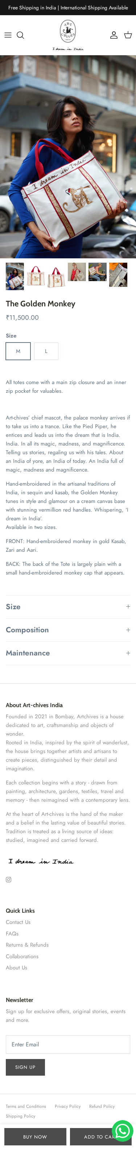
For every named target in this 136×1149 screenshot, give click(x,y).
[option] (68, 157)
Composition (27, 629)
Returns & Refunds (27, 945)
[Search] (24, 35)
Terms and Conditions (26, 1106)
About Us (16, 968)
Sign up (25, 1067)
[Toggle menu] (8, 35)
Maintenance (28, 652)
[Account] (112, 35)
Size (13, 606)
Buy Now (35, 1136)
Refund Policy (102, 1106)
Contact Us (18, 922)
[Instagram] (8, 879)
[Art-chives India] (68, 35)
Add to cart (101, 1136)
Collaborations (22, 956)
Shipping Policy (20, 1116)
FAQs (12, 934)
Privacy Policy (68, 1106)
